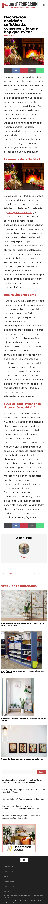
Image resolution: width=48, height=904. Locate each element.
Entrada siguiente (39, 573)
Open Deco (7, 869)
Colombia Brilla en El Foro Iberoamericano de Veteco (23, 799)
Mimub (6, 889)
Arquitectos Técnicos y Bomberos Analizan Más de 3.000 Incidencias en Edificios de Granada (22, 781)
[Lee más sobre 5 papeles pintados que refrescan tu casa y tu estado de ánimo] (24, 605)
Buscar (41, 772)
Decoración (9, 36)
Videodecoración (9, 881)
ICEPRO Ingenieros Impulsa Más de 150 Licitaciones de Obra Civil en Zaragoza (23, 791)
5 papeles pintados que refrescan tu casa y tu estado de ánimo (22, 624)
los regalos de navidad (19, 212)
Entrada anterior (8, 573)
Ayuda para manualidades (11, 884)
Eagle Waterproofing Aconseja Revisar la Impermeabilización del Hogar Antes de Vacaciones (22, 807)
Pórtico (6, 876)
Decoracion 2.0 (8, 866)
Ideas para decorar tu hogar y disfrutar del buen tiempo (23, 719)
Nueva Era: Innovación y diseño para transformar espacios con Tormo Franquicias (21, 817)
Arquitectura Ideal (9, 874)
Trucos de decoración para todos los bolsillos (22, 759)
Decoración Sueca (9, 871)
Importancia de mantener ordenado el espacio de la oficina (22, 672)
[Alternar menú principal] (43, 5)
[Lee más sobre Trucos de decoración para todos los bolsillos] (24, 741)
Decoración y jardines (10, 886)
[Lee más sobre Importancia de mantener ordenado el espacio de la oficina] (21, 649)
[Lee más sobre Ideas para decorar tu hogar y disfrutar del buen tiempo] (17, 697)
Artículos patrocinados (10, 895)
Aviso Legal (27, 895)
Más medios (7, 891)
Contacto (20, 895)
